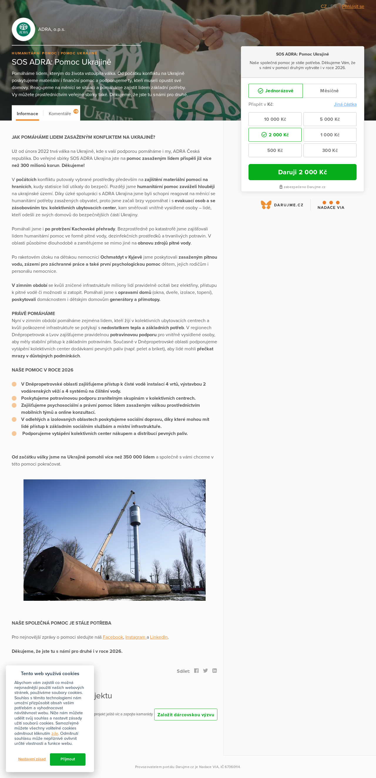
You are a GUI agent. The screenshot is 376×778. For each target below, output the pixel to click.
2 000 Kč (278, 135)
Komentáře (63, 113)
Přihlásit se (353, 6)
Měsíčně (329, 91)
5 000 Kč (330, 119)
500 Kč (275, 150)
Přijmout (68, 759)
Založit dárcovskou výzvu (185, 715)
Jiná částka (345, 104)
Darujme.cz (185, 767)
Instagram (136, 637)
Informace (27, 114)
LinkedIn (159, 637)
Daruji (302, 172)
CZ (324, 6)
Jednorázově (279, 91)
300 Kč (330, 150)
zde (54, 733)
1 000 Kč (330, 135)
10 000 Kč (275, 119)
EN (333, 6)
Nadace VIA (209, 767)
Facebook (113, 637)
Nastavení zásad (32, 759)
